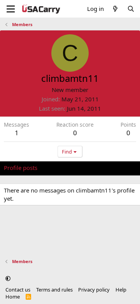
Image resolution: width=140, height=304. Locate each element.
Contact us (17, 289)
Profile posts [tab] (20, 167)
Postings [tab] (100, 167)
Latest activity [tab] (63, 167)
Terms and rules (54, 289)
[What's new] (115, 9)
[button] (8, 278)
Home (12, 296)
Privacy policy (94, 289)
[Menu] (11, 9)
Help (121, 289)
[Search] (130, 9)
